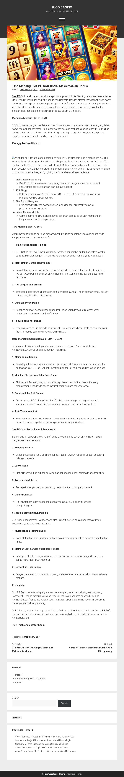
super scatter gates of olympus (30, 678)
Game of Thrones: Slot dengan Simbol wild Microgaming (90, 649)
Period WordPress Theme (53, 774)
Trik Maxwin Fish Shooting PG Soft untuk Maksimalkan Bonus (32, 649)
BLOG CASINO (62, 7)
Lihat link (17, 718)
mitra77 (19, 675)
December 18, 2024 (29, 90)
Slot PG (16, 96)
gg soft (18, 682)
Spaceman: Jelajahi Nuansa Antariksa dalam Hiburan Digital (43, 740)
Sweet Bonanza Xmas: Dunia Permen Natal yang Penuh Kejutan (45, 737)
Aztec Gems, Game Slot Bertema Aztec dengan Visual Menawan (45, 751)
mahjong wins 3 (32, 637)
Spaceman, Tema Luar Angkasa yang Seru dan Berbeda (41, 744)
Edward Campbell (47, 90)
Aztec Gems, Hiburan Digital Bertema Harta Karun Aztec (41, 747)
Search (15, 698)
